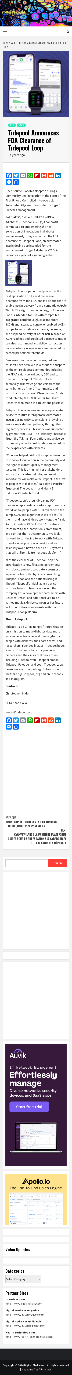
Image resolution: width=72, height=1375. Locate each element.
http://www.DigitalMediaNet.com (25, 1325)
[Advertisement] (36, 771)
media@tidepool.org (19, 712)
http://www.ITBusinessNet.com (24, 1303)
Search (57, 863)
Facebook (57, 674)
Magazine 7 (28, 1369)
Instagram (18, 679)
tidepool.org (33, 669)
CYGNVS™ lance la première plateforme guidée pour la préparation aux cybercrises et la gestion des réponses (37, 836)
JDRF (29, 434)
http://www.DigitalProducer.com (24, 1314)
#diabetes (12, 222)
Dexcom (10, 598)
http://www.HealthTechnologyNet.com (29, 1336)
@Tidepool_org (29, 674)
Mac (12, 125)
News (21, 125)
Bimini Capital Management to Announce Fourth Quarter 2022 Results (31, 822)
